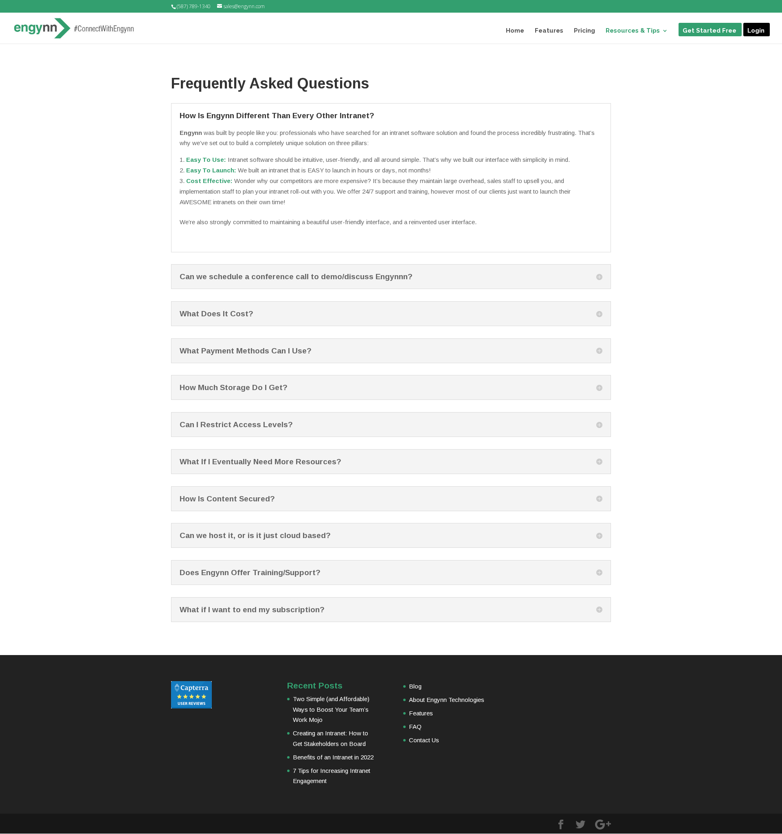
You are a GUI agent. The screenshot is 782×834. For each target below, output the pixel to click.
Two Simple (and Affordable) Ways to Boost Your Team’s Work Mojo (331, 709)
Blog (415, 686)
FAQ (415, 726)
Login (755, 31)
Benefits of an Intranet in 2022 (333, 757)
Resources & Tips (633, 31)
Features (549, 31)
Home (515, 31)
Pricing (584, 31)
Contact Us (424, 740)
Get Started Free (709, 31)
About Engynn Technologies (446, 699)
